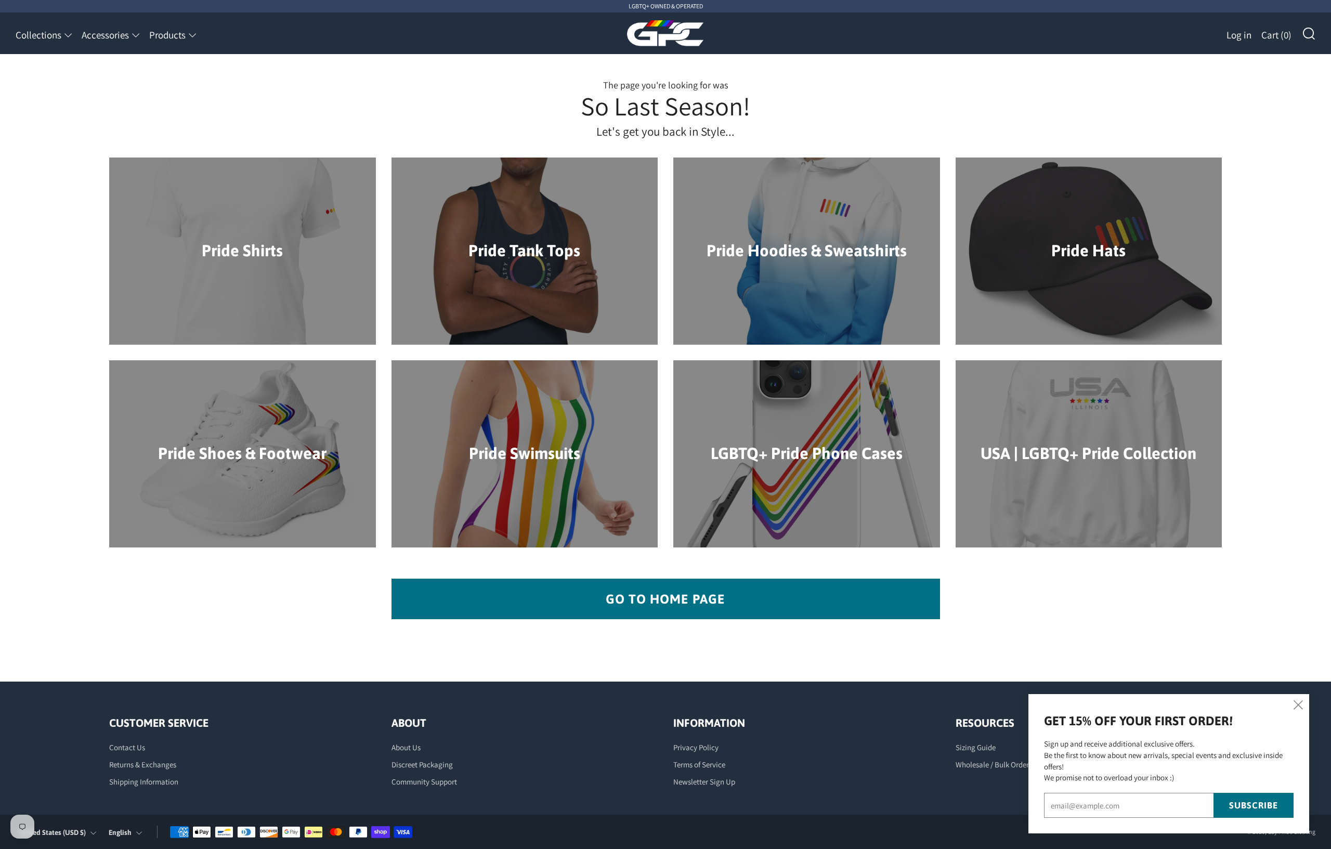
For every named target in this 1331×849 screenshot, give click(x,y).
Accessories (105, 35)
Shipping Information (143, 782)
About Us (406, 747)
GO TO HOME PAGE (665, 599)
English (120, 832)
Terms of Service (699, 764)
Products (167, 35)
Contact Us (127, 747)
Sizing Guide (976, 747)
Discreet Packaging (422, 764)
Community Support (424, 782)
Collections (38, 35)
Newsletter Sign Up (704, 782)
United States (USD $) (52, 832)
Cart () (1276, 35)
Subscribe (1253, 805)
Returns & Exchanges (142, 764)
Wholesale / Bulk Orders (994, 764)
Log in (1238, 35)
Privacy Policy (696, 747)
